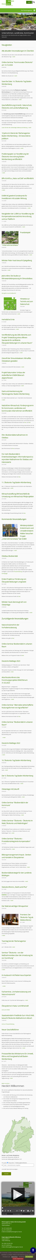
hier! (23, 648)
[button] (3, 1203)
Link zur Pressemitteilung (8, 1016)
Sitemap (18, 1245)
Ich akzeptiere (29, 1256)
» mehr (13, 49)
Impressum (4, 1245)
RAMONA (4, 887)
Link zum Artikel (6, 1002)
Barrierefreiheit (24, 1245)
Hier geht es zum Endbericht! (9, 286)
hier (25, 415)
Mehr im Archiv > (6, 1076)
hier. (25, 505)
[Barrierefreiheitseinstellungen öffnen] (33, 1250)
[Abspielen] (18, 1187)
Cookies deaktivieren (18, 1258)
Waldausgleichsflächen (21, 1155)
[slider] (2, 1200)
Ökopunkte (11, 1155)
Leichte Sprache (10, 1246)
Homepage (4, 566)
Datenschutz (11, 1245)
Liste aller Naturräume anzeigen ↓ (10, 1162)
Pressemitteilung (18, 564)
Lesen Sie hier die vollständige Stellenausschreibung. (15, 120)
